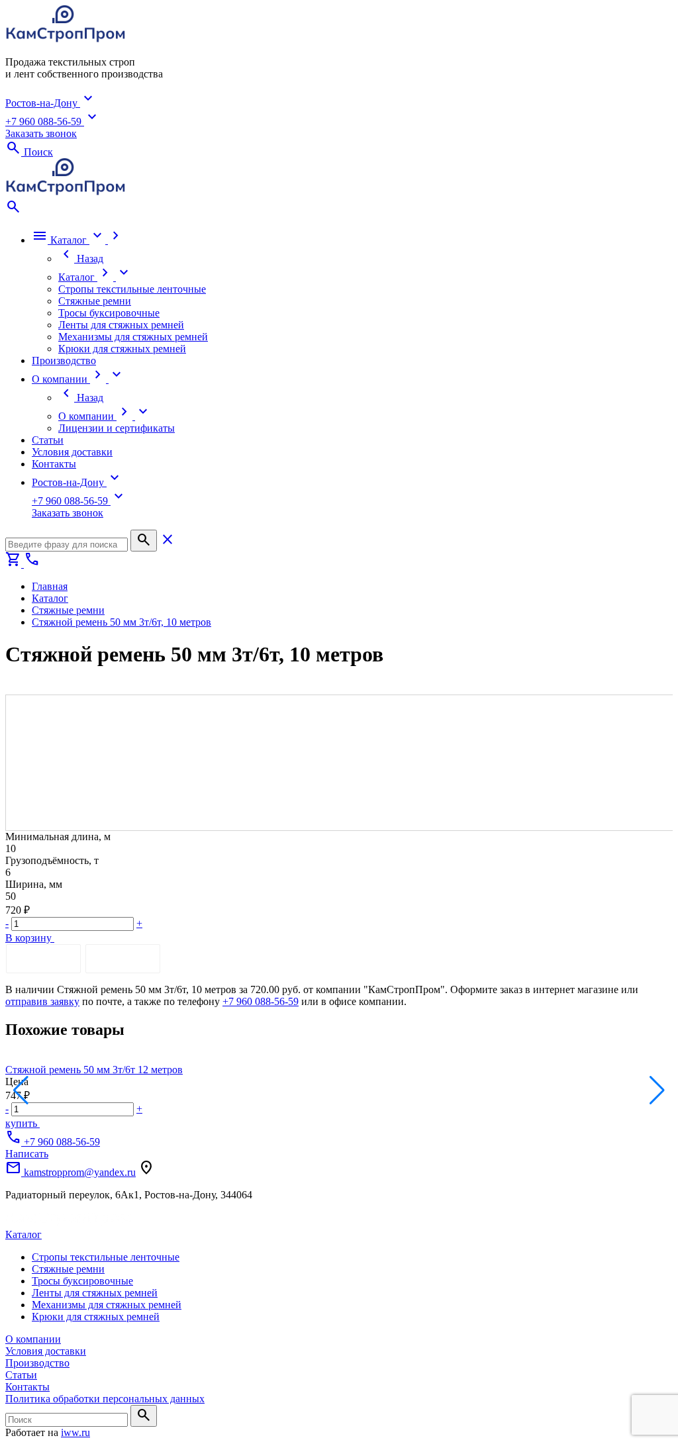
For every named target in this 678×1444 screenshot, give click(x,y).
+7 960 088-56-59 (260, 1001)
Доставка (123, 958)
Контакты (27, 1386)
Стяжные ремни (68, 1269)
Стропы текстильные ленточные (105, 1257)
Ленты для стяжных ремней (95, 1292)
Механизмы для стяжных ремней (106, 1304)
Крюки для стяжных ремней (96, 1316)
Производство (37, 1363)
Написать (26, 1153)
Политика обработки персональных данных (105, 1398)
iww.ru (75, 1432)
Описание (43, 958)
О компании (33, 1339)
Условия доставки (45, 1351)
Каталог (23, 1234)
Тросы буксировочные (82, 1280)
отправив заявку (42, 1001)
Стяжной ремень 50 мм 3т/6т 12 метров (94, 1069)
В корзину (29, 937)
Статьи (21, 1374)
